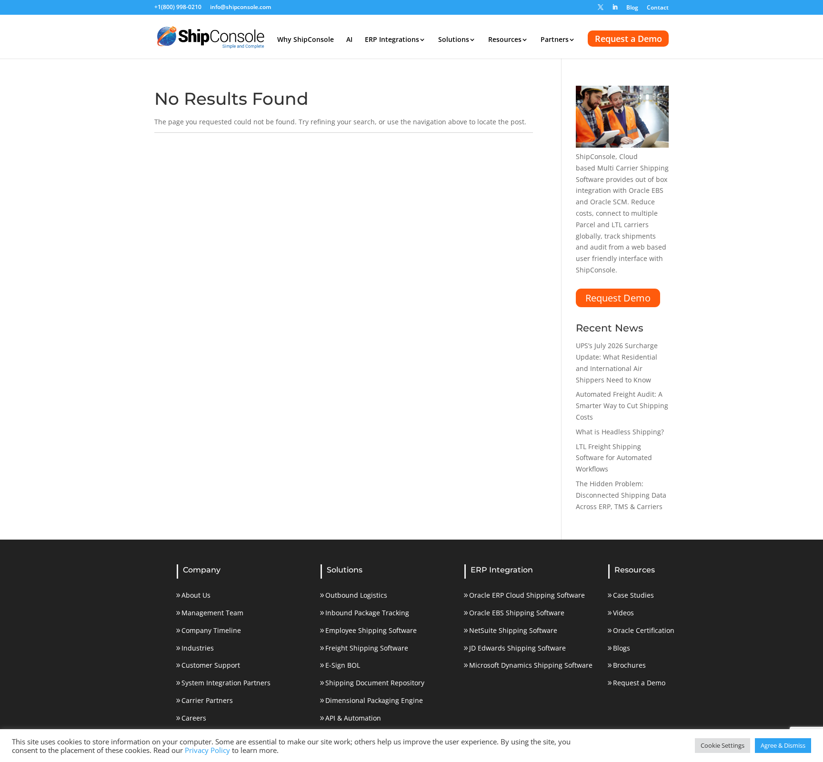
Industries (197, 647)
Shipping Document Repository (374, 682)
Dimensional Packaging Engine (374, 700)
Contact (658, 8)
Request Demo (618, 297)
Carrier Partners (207, 700)
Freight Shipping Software (366, 647)
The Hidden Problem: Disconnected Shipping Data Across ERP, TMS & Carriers (621, 495)
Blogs (621, 647)
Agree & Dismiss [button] (783, 745)
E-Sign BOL (342, 665)
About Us (196, 595)
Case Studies (633, 595)
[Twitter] (600, 9)
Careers (193, 717)
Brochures (629, 665)
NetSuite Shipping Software (513, 630)
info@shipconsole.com (240, 7)
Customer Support (210, 665)
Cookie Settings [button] (722, 745)
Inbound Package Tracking (367, 612)
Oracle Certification (643, 630)
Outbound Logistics (356, 595)
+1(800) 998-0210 (177, 7)
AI (349, 40)
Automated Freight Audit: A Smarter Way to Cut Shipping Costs (622, 405)
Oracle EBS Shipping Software (516, 612)
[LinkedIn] (615, 9)
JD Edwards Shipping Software (517, 647)
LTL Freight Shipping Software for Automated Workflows (614, 458)
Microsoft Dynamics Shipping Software (530, 665)
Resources (505, 40)
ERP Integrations (392, 40)
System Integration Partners (226, 682)
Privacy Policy (207, 750)
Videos (623, 612)
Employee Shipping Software (371, 630)
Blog (632, 8)
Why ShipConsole (305, 40)
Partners (555, 40)
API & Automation (353, 717)
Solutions (453, 40)
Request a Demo (628, 38)
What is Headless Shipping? (620, 431)
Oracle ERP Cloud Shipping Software (527, 595)
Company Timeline (211, 630)
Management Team (212, 612)
